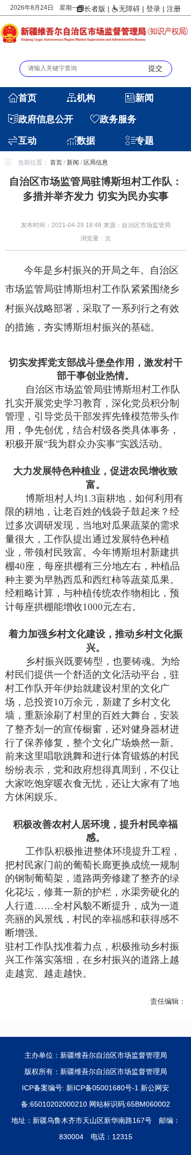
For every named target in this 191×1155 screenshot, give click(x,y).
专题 (144, 140)
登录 (153, 9)
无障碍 (129, 8)
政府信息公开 (45, 119)
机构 (86, 98)
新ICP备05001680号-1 (103, 1088)
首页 (27, 98)
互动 (27, 140)
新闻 (144, 98)
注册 (174, 9)
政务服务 (118, 119)
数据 (86, 140)
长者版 (94, 8)
